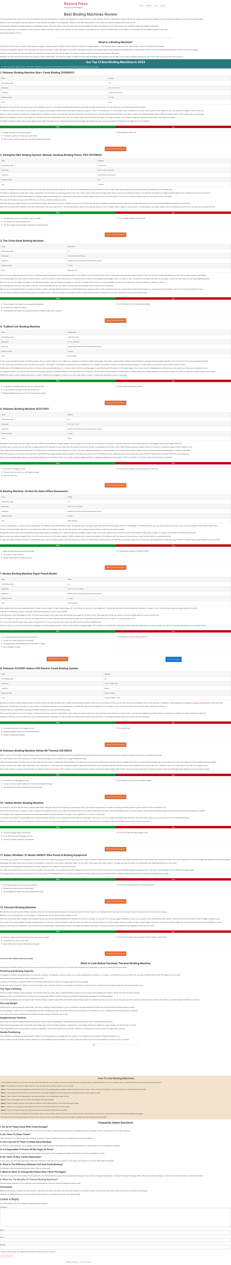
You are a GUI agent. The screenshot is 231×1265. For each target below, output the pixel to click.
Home (141, 6)
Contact (163, 6)
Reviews (149, 6)
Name (2, 1230)
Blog (155, 6)
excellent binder (198, 703)
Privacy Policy (86, 1262)
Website (2, 1244)
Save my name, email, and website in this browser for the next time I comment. (29, 1251)
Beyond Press (76, 3)
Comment (4, 1207)
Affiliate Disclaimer (71, 1262)
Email (2, 1237)
